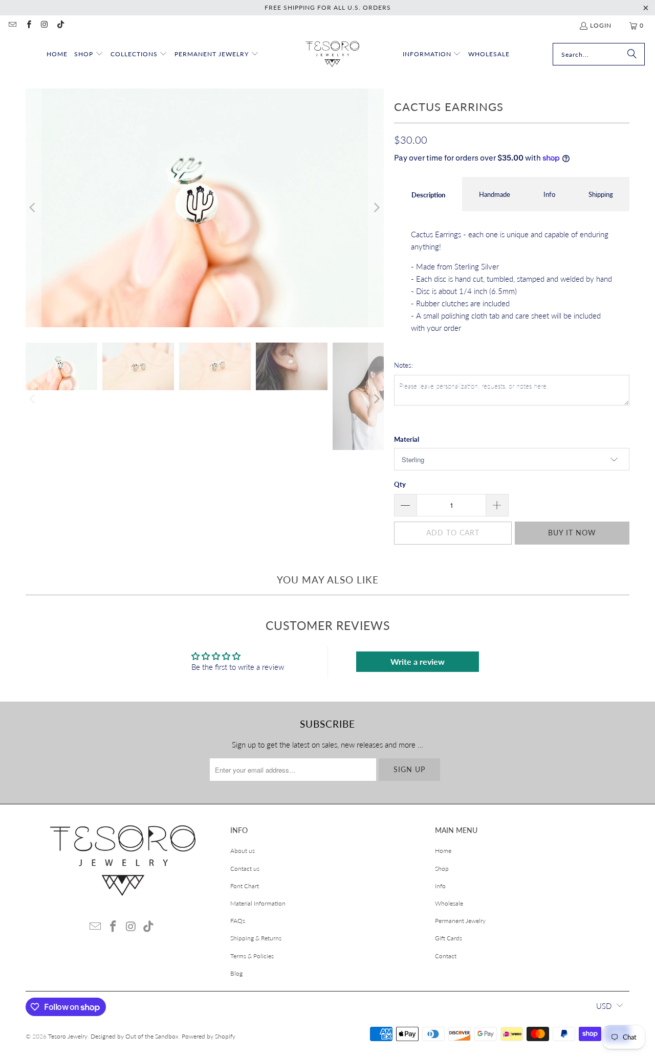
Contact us (244, 868)
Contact (445, 956)
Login (601, 25)
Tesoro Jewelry (68, 1036)
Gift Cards (448, 938)
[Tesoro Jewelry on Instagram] (44, 25)
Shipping (600, 194)
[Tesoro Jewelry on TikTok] (60, 25)
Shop (442, 868)
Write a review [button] (417, 661)
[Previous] (33, 207)
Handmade (494, 194)
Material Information (258, 903)
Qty (400, 484)
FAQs (237, 921)
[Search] (632, 54)
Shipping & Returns (255, 938)
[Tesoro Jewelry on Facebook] (28, 25)
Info (549, 194)
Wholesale (449, 903)
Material (406, 439)
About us (242, 850)
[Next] (376, 207)
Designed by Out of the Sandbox (135, 1036)
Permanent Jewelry (460, 921)
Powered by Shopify (208, 1036)
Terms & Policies (252, 956)
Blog (236, 973)
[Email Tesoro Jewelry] (12, 25)
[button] (88, 54)
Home (443, 850)
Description (428, 195)
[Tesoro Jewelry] (332, 54)
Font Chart (244, 886)
